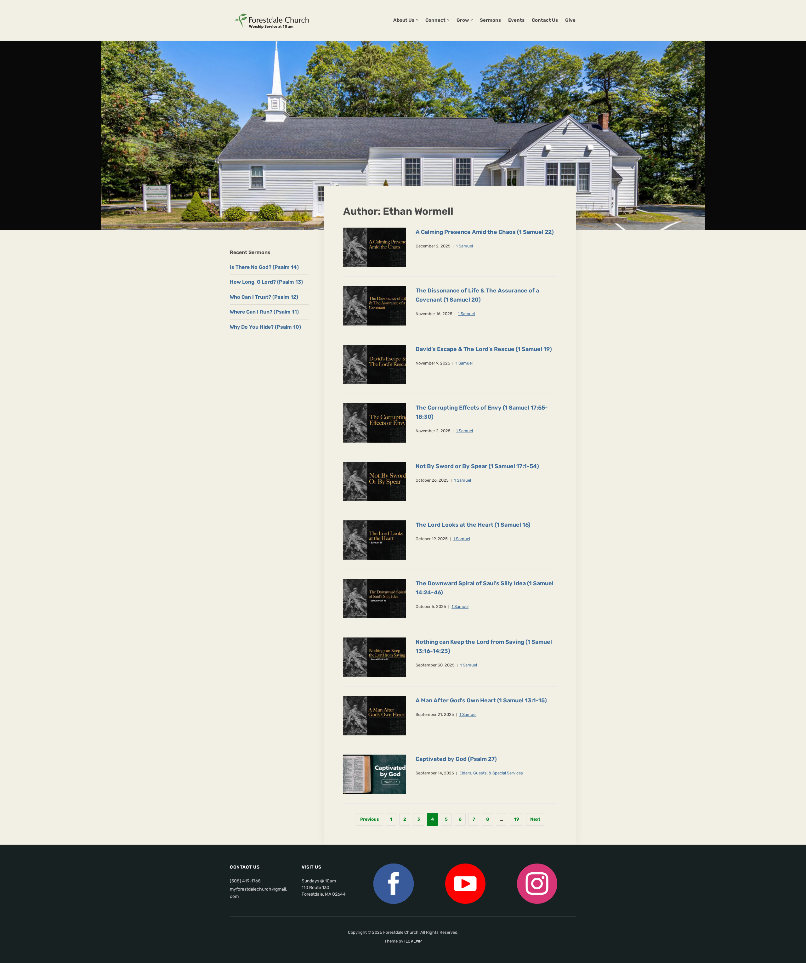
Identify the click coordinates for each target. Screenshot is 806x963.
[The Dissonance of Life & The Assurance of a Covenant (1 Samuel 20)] (374, 305)
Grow (463, 20)
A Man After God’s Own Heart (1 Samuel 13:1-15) (481, 700)
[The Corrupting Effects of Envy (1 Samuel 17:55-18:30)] (374, 422)
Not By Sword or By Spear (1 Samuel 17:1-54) (477, 466)
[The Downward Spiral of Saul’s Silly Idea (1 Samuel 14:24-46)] (374, 598)
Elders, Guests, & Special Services (491, 773)
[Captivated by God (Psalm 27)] (374, 774)
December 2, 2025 (433, 246)
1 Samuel (464, 246)
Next (535, 819)
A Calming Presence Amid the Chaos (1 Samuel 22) (485, 232)
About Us (403, 20)
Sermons (490, 20)
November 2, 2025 (433, 430)
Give (570, 20)
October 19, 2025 (432, 538)
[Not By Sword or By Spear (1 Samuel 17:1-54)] (374, 481)
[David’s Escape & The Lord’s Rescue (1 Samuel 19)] (374, 364)
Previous (369, 819)
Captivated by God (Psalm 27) (456, 759)
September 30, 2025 (435, 665)
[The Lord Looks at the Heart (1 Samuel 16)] (374, 539)
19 (516, 819)
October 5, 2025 (431, 606)
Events (516, 20)
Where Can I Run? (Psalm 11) (264, 312)
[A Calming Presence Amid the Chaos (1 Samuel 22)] (374, 247)
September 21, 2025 (435, 714)
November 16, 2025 (434, 313)
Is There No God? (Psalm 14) (264, 267)
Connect (435, 20)
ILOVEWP (413, 941)
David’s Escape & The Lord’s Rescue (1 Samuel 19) (484, 349)
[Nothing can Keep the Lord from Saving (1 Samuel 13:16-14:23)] (374, 657)
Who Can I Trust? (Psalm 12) (264, 297)
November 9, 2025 (433, 363)
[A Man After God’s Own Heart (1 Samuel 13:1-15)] (374, 715)
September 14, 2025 (435, 773)
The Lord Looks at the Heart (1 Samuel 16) (473, 524)
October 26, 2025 (432, 480)
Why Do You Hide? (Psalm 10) (265, 327)
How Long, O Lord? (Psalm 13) (266, 282)
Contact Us (545, 20)
